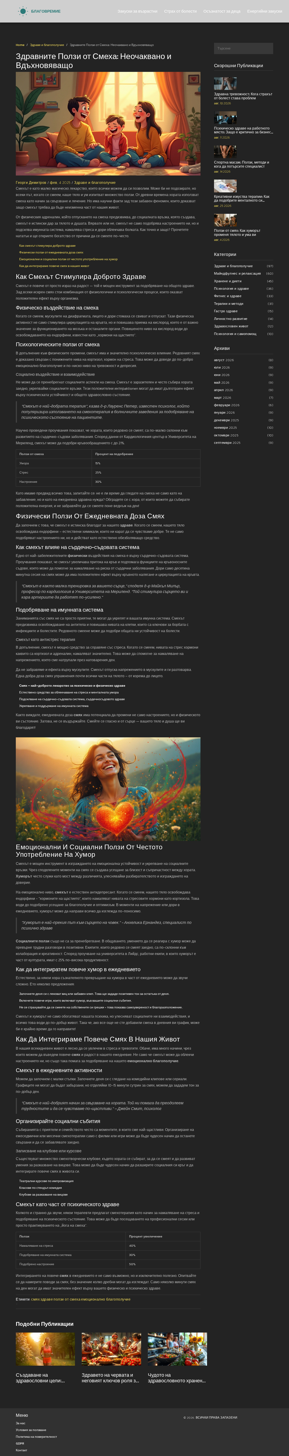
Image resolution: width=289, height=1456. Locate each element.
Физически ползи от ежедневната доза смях (51, 252)
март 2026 (243, 397)
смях (35, 1299)
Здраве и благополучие (47, 45)
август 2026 (243, 360)
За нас (20, 1423)
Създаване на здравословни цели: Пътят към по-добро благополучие (39, 1377)
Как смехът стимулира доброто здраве (47, 245)
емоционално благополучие (106, 1299)
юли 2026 (243, 367)
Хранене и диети (243, 281)
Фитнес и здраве (243, 296)
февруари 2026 (243, 405)
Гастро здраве (243, 311)
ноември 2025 (243, 427)
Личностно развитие (243, 318)
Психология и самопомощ (243, 333)
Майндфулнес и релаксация (243, 273)
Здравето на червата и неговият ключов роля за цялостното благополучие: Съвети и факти (110, 1377)
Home (20, 45)
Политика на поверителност (36, 1436)
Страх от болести (180, 11)
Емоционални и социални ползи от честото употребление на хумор (68, 259)
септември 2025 (243, 442)
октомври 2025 (243, 435)
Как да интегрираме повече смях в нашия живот (54, 266)
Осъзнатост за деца (221, 11)
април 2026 (243, 389)
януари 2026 (243, 412)
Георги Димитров (31, 182)
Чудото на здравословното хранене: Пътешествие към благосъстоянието (177, 1377)
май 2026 (243, 382)
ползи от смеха (67, 1299)
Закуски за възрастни (137, 11)
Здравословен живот (243, 326)
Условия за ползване (31, 1430)
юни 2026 (243, 374)
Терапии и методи (243, 303)
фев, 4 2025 (60, 182)
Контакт (21, 1450)
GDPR (20, 1443)
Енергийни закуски (264, 11)
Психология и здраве (243, 288)
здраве (46, 1299)
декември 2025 (243, 420)
